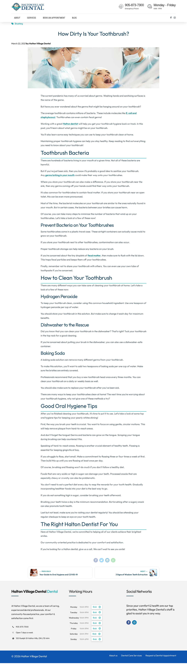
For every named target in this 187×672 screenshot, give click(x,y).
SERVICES (31, 18)
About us (113, 655)
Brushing (19, 23)
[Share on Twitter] (101, 560)
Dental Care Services (131, 655)
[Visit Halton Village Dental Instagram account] (175, 18)
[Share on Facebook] (96, 560)
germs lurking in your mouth (60, 175)
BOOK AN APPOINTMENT (54, 18)
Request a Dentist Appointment (161, 655)
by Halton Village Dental (38, 43)
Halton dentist (70, 123)
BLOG (74, 18)
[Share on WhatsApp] (113, 560)
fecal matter (94, 255)
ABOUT (17, 18)
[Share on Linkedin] (107, 560)
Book (95, 607)
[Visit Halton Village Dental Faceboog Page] (171, 18)
